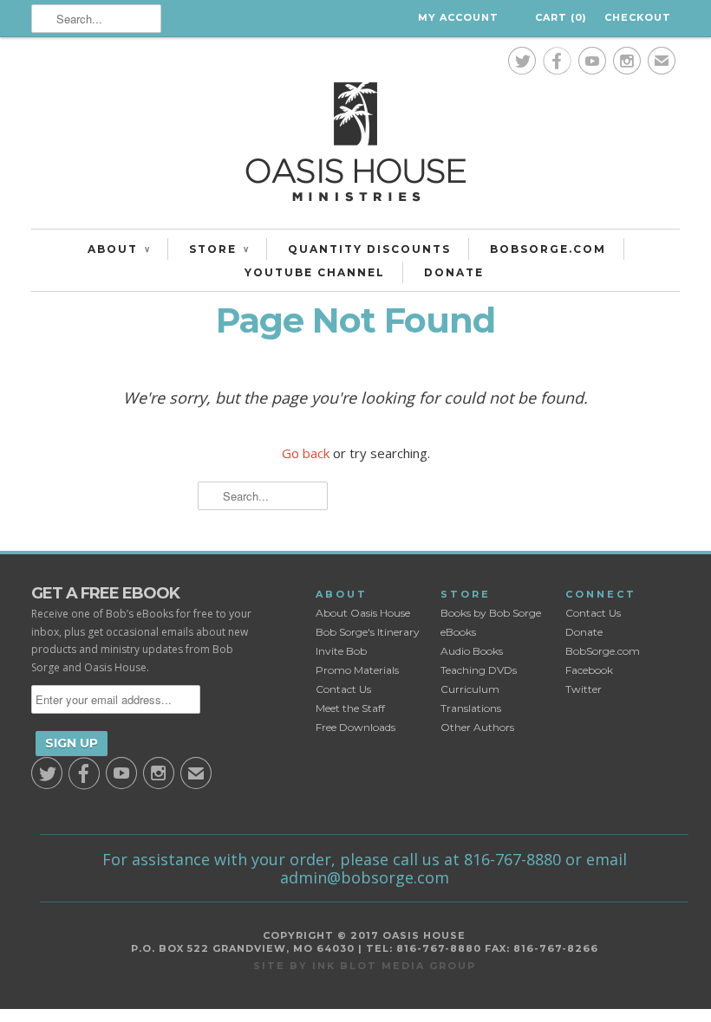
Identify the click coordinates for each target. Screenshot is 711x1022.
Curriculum (469, 688)
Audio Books (471, 650)
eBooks (458, 631)
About (119, 249)
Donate (454, 272)
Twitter (583, 688)
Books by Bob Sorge (490, 612)
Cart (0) (561, 17)
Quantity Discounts (369, 249)
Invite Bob (341, 650)
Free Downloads (355, 727)
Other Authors (477, 727)
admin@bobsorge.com (364, 877)
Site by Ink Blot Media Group (364, 966)
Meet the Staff (350, 708)
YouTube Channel (315, 272)
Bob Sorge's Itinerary (368, 631)
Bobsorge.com (548, 249)
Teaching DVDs (478, 669)
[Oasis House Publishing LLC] (355, 146)
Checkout (637, 17)
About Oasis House (363, 612)
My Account (458, 17)
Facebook (589, 669)
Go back (305, 453)
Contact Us (343, 688)
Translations (470, 708)
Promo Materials (357, 669)
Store (219, 249)
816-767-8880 (512, 859)
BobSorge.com (602, 650)
